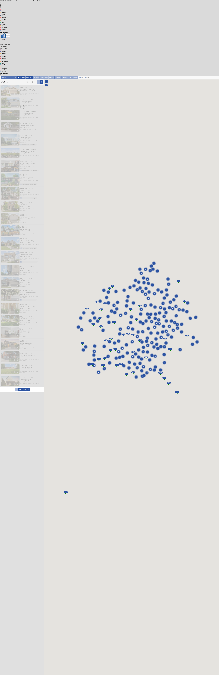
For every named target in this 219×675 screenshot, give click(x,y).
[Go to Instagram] (0, 4)
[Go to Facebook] (0, 2)
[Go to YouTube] (0, 5)
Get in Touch (3, 48)
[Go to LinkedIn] (0, 7)
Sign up (2, 32)
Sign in (6, 32)
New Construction (5, 44)
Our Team (3, 46)
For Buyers (3, 41)
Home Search (4, 42)
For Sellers (3, 39)
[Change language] (1, 9)
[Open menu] (0, 75)
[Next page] (41, 82)
